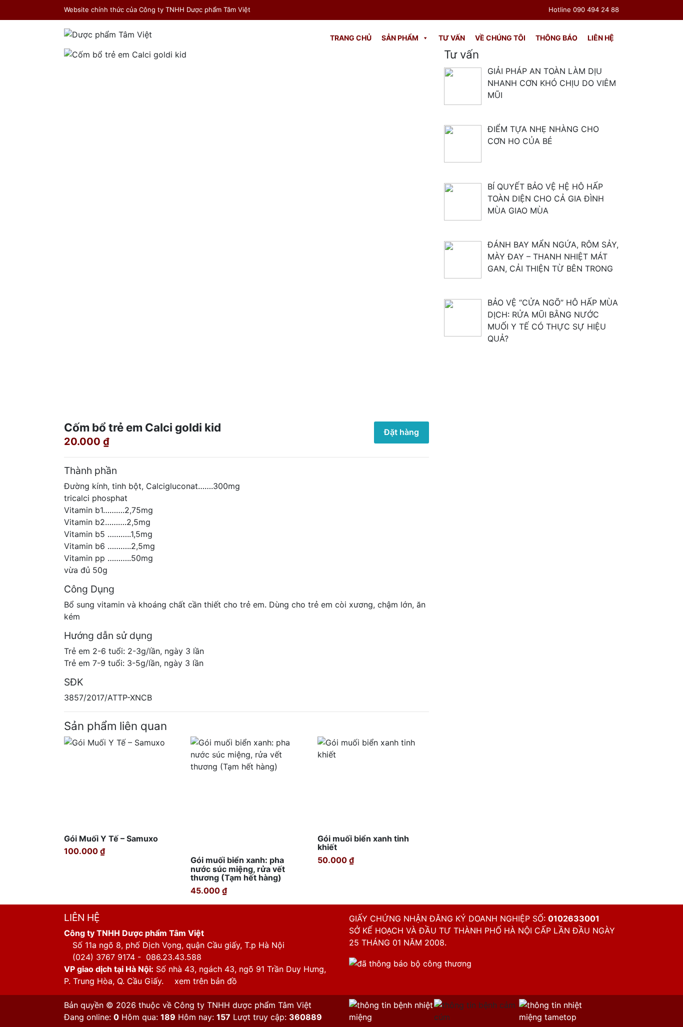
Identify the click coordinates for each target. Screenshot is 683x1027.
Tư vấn (451, 38)
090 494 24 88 (596, 10)
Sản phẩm (400, 38)
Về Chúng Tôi (500, 38)
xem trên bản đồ (204, 981)
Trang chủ (351, 38)
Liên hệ (601, 38)
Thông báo (557, 38)
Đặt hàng (401, 432)
